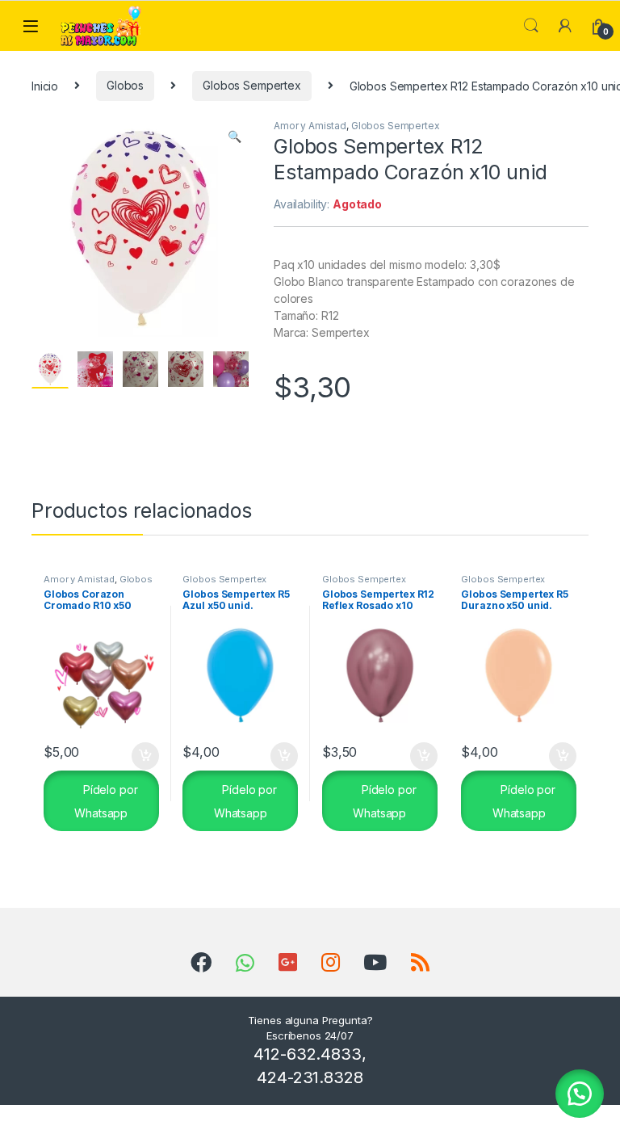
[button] (234, 136)
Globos (125, 85)
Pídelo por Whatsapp (105, 801)
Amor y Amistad (310, 126)
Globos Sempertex (252, 85)
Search (531, 26)
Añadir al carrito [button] (141, 756)
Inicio (44, 85)
